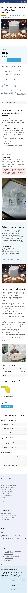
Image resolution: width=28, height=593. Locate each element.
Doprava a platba (4, 481)
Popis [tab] (3, 102)
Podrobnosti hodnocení (16, 15)
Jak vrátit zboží (4, 483)
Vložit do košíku (15, 60)
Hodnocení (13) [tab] (8, 102)
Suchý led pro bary (20, 368)
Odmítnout (13, 585)
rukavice (10, 170)
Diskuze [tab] (15, 102)
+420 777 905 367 (9, 552)
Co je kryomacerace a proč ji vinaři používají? (11, 535)
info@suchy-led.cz (8, 554)
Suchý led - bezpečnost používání (8, 515)
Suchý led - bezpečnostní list (7, 517)
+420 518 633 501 (9, 558)
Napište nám (4, 501)
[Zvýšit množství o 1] (4, 59)
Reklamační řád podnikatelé (7, 491)
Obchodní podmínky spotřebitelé (8, 485)
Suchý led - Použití (5, 519)
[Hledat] (17, 1)
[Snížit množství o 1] (4, 61)
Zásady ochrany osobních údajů (8, 493)
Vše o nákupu (4, 499)
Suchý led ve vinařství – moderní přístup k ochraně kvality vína (14, 531)
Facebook (5, 564)
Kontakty (3, 497)
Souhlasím (13, 580)
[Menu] (25, 1)
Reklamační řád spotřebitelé (7, 489)
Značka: (24, 15)
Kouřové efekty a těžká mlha (7, 543)
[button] (14, 424)
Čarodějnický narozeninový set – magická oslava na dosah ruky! (14, 539)
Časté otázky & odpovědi (6, 513)
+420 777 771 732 (9, 562)
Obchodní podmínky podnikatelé (8, 487)
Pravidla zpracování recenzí (7, 495)
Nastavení (13, 589)
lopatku (18, 170)
